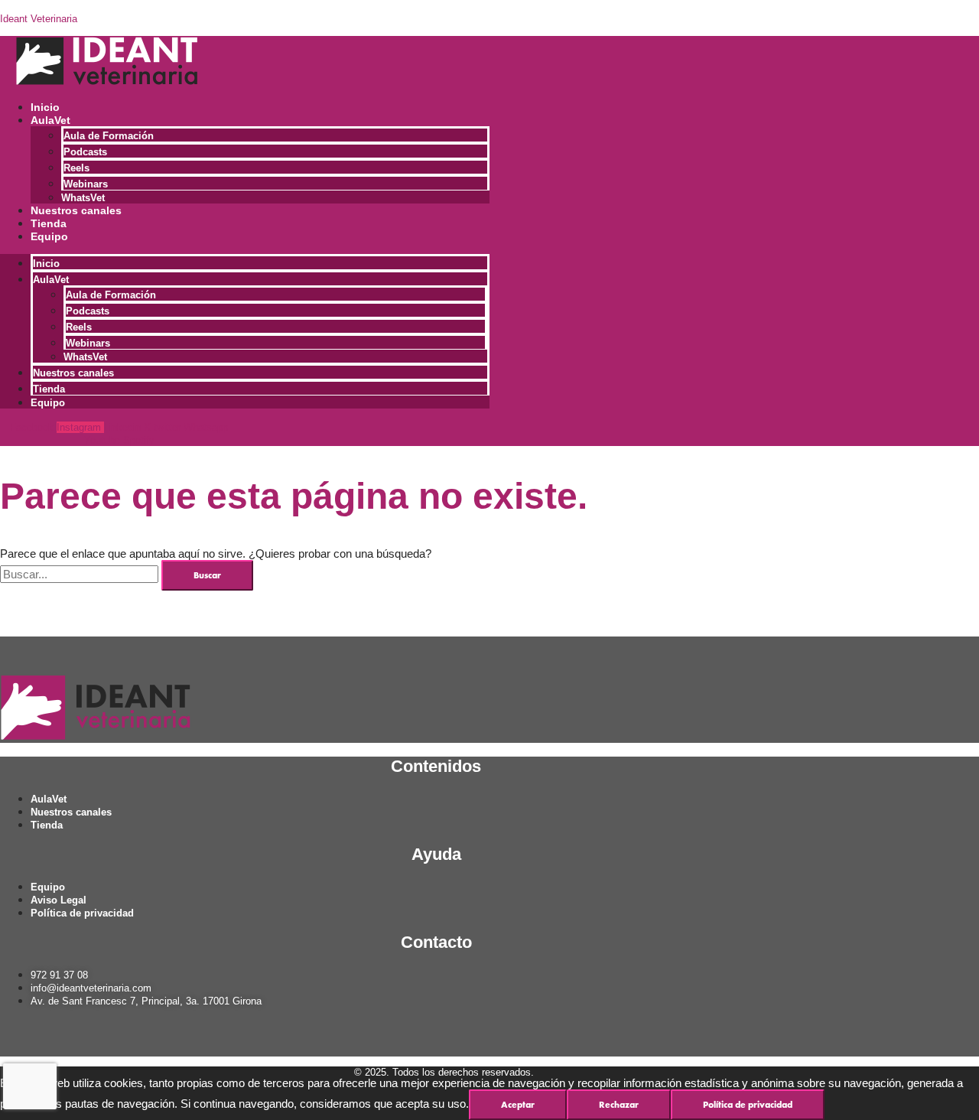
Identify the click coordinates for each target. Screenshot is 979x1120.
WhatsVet (83, 197)
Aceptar (518, 1105)
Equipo (49, 236)
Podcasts (85, 152)
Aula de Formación (108, 136)
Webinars (85, 184)
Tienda (49, 223)
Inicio (45, 107)
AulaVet (50, 120)
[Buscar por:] (80, 574)
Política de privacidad (747, 1105)
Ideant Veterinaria (38, 18)
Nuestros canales (76, 210)
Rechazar (619, 1105)
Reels (76, 168)
